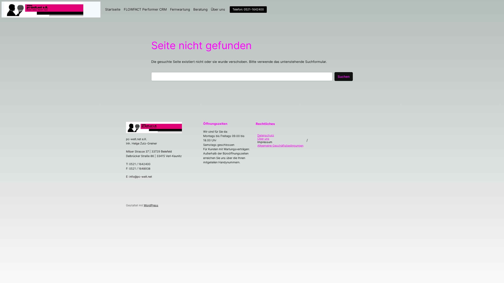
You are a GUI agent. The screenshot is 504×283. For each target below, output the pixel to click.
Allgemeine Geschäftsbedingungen (280, 145)
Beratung (200, 9)
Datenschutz (265, 135)
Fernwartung (180, 9)
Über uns (218, 9)
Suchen (344, 77)
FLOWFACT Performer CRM (145, 9)
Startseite (112, 9)
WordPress (151, 205)
